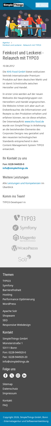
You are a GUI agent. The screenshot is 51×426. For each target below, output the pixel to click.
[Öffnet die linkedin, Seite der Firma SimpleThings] (24, 375)
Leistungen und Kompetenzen (24, 183)
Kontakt (7, 400)
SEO (5, 320)
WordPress (9, 304)
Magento (24, 238)
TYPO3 (24, 217)
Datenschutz (10, 388)
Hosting (7, 294)
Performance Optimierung (19, 299)
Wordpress (25, 248)
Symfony (25, 228)
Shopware (9, 315)
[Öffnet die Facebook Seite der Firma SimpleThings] (5, 375)
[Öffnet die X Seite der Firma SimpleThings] (12, 375)
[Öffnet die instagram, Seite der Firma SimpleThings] (18, 375)
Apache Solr (24, 258)
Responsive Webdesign (17, 325)
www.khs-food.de (34, 121)
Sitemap (8, 384)
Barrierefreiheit (12, 290)
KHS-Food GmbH (16, 71)
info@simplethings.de (15, 168)
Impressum (10, 393)
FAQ (5, 405)
